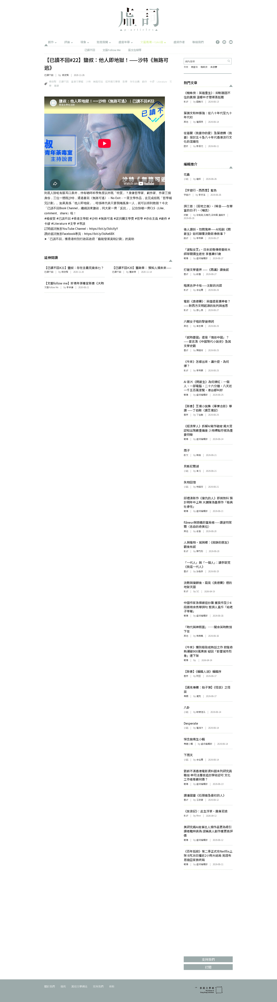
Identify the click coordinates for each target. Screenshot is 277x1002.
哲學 (124, 81)
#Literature (59, 223)
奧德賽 (213, 66)
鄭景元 (199, 146)
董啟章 (132, 271)
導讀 (56, 85)
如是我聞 (102, 42)
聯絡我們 (198, 42)
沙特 (88, 81)
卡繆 (151, 81)
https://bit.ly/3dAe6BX (99, 234)
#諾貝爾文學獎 (124, 218)
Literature (162, 81)
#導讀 (81, 223)
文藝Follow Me (112, 50)
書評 (186, 274)
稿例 (63, 986)
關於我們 (49, 986)
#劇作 (163, 218)
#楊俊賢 (50, 218)
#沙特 (94, 218)
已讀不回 (89, 50)
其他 (186, 121)
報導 (186, 258)
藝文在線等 (134, 50)
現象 (83, 42)
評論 (67, 42)
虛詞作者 (179, 42)
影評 (186, 101)
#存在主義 (151, 218)
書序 (186, 414)
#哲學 (139, 218)
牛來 (186, 66)
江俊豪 (199, 799)
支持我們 (98, 986)
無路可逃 (98, 81)
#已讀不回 (63, 218)
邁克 (198, 696)
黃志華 (199, 325)
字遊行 (187, 194)
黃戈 (198, 470)
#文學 (72, 223)
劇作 (144, 81)
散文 (186, 455)
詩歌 (186, 214)
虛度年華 (124, 42)
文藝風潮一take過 (151, 42)
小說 (186, 178)
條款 (111, 986)
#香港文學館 (80, 218)
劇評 (186, 238)
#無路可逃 (106, 218)
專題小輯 (188, 743)
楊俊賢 (52, 81)
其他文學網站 (79, 986)
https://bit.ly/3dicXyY (103, 229)
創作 (51, 42)
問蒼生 (194, 66)
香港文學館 (77, 81)
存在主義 (135, 81)
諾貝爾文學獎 (112, 81)
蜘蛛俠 (204, 66)
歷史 (186, 146)
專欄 (186, 696)
